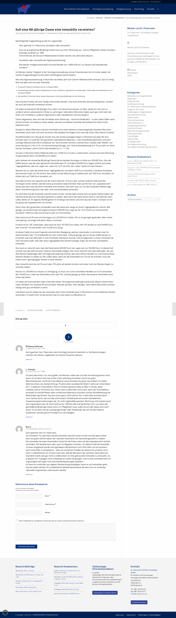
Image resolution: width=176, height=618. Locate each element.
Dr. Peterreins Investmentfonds (141, 106)
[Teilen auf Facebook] (65, 325)
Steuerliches (132, 139)
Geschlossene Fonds (136, 114)
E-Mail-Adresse (50, 504)
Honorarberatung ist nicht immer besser (141, 174)
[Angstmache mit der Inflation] (2, 309)
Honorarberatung (135, 120)
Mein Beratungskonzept (138, 130)
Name (47, 495)
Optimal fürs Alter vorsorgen (25, 570)
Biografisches (133, 101)
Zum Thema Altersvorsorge (145, 180)
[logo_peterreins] (24, 9)
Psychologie (132, 136)
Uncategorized (134, 141)
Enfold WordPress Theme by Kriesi (45, 615)
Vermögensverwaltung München (142, 147)
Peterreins (54, 310)
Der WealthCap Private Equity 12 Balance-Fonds (143, 168)
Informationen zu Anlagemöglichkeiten (69, 33)
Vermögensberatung (136, 144)
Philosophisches (134, 133)
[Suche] (158, 9)
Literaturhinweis (134, 128)
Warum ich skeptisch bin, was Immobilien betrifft (142, 161)
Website (47, 512)
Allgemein (131, 98)
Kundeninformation (139, 602)
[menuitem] (76, 9)
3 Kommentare (35, 310)
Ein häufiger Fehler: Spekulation (26, 587)
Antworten (29, 359)
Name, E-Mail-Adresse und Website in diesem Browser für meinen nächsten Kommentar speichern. (51, 521)
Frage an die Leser (135, 109)
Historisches (133, 117)
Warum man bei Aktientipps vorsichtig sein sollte (29, 576)
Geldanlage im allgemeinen (139, 112)
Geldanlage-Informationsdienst (105, 593)
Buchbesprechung (135, 104)
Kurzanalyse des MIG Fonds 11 (145, 184)
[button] (5, 612)
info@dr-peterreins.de (139, 2)
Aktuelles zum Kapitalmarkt (31, 33)
